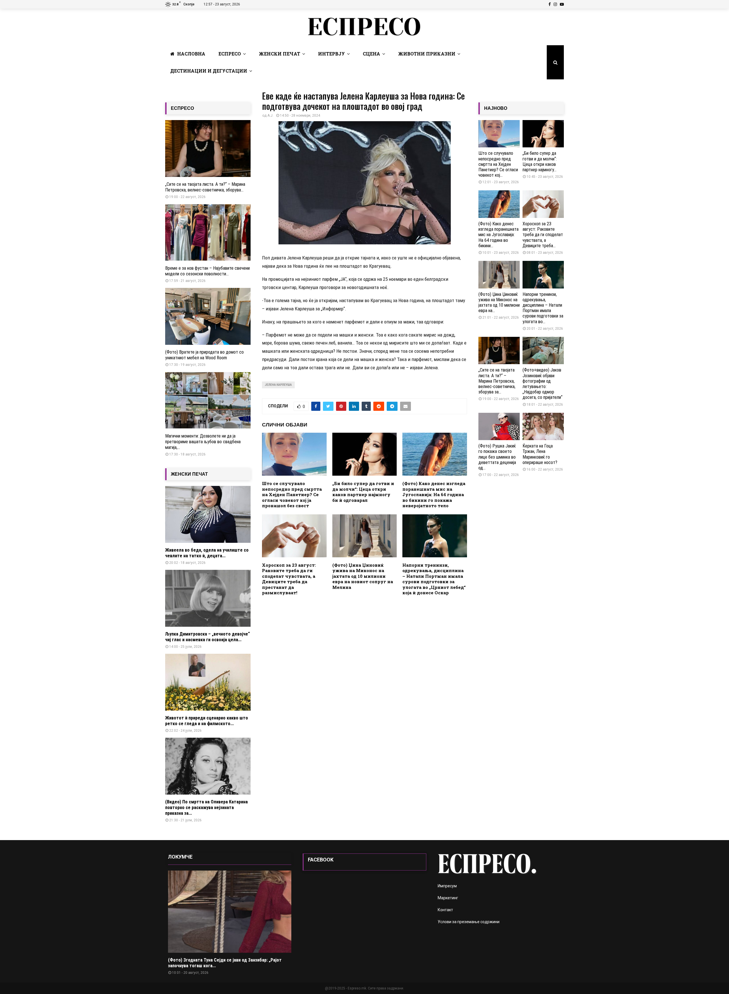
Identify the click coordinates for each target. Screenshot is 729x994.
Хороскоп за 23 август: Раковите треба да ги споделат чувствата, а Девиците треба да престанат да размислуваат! (289, 579)
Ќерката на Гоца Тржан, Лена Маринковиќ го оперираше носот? (540, 454)
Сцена (371, 54)
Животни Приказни (426, 54)
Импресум (447, 886)
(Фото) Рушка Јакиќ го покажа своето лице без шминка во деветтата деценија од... (497, 457)
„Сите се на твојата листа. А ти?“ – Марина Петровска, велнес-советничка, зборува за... (496, 381)
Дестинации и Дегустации (208, 71)
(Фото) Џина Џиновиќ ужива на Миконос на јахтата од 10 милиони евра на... (499, 303)
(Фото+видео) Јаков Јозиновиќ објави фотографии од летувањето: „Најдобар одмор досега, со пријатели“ (542, 383)
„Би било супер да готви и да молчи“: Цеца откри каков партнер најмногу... (540, 161)
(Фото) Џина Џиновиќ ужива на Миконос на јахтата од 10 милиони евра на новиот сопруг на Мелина (362, 576)
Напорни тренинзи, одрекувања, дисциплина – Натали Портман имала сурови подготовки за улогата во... (543, 308)
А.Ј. (270, 115)
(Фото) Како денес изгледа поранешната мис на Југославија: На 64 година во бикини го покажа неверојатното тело (433, 494)
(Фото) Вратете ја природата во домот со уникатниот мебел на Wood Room (204, 354)
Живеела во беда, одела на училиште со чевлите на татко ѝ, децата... (207, 552)
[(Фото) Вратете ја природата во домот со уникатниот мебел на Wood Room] (208, 316)
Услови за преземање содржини (468, 921)
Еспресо (229, 54)
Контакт (445, 910)
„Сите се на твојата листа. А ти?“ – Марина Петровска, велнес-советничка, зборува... (205, 187)
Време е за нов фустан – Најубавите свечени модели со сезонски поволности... (207, 271)
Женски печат (279, 54)
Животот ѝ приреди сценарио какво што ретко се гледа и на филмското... (206, 720)
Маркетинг (448, 898)
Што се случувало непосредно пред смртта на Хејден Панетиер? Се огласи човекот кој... (498, 164)
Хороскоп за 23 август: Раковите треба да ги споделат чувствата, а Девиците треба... (543, 234)
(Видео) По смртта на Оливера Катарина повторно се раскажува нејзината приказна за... (206, 807)
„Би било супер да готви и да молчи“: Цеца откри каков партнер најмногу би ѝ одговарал (363, 491)
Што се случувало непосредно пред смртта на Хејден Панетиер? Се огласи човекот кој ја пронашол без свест (292, 494)
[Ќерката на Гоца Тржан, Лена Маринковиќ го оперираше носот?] (543, 426)
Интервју (331, 54)
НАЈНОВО (495, 108)
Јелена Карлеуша (278, 384)
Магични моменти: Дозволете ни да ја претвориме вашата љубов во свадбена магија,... (203, 441)
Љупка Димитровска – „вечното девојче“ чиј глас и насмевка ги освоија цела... (207, 636)
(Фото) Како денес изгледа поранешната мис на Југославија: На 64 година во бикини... (498, 234)
